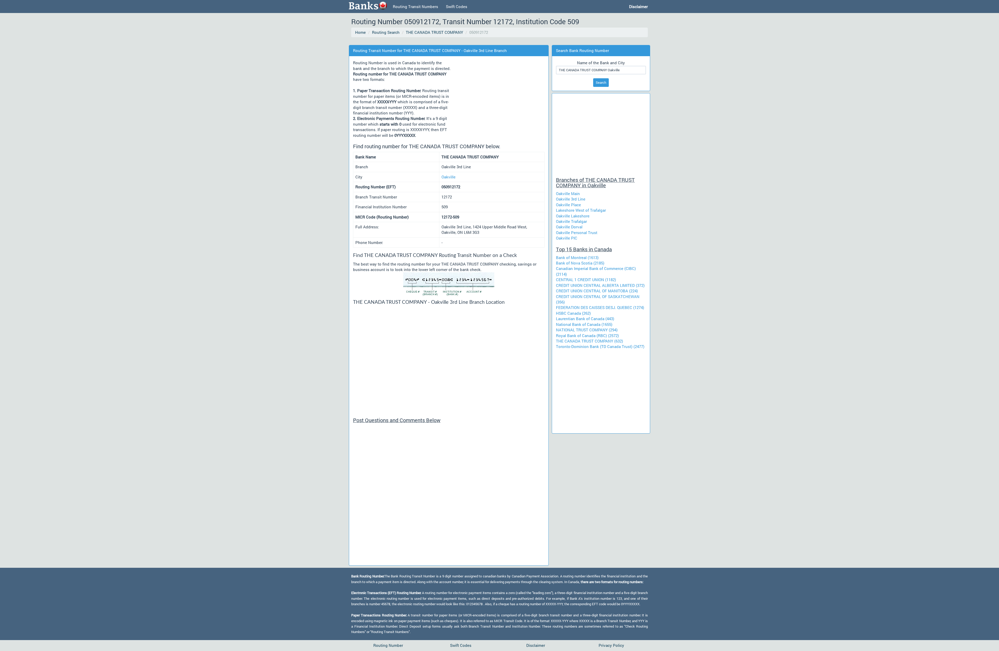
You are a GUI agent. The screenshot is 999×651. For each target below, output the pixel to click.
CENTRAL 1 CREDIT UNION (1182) (586, 279)
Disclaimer (535, 645)
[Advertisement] (446, 41)
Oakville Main (568, 193)
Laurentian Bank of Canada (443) (585, 318)
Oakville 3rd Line (570, 199)
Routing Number (388, 645)
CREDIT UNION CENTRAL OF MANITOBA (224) (597, 290)
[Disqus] (449, 496)
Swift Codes (456, 6)
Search (601, 82)
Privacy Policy (611, 645)
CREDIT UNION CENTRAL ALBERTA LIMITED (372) (600, 285)
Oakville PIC (566, 238)
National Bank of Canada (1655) (584, 324)
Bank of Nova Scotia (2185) (580, 263)
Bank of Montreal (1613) (577, 257)
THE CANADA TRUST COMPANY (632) (589, 341)
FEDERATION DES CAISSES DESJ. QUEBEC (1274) (600, 307)
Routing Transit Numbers (415, 6)
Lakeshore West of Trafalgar (581, 210)
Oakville (448, 176)
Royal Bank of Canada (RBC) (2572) (587, 335)
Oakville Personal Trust (576, 232)
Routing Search (386, 32)
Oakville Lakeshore (573, 215)
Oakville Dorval (569, 226)
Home (360, 32)
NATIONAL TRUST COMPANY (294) (587, 329)
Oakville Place (568, 204)
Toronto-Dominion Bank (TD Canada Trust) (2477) (600, 346)
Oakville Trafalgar (571, 221)
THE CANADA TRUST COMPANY (434, 32)
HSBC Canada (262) (573, 313)
